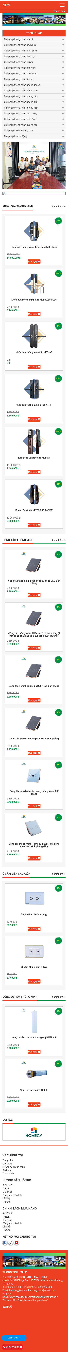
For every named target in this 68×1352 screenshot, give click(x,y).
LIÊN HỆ (6, 1198)
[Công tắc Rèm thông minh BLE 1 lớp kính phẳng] (34, 670)
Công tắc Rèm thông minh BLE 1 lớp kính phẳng (34, 686)
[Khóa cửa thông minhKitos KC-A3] (34, 336)
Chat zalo (14, 1338)
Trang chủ (7, 1160)
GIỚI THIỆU (7, 1185)
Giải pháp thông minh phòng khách (22, 85)
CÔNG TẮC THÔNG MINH (17, 540)
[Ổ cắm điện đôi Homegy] (34, 898)
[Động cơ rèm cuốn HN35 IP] (34, 1074)
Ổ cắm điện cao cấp (16, 873)
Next (6, 165)
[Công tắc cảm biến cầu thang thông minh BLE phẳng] (34, 775)
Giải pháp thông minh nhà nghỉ (19, 67)
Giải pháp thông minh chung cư (20, 45)
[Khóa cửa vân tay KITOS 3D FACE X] (34, 494)
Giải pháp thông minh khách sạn (20, 73)
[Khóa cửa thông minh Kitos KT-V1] (34, 389)
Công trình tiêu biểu (12, 1195)
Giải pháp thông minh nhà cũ (19, 39)
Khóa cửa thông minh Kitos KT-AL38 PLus (34, 299)
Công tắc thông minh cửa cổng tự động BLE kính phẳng (34, 582)
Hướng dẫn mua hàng (13, 1167)
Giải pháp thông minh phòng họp (21, 107)
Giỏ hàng (7, 1170)
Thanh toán (59, 11)
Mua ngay (33, 261)
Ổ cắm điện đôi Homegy (34, 914)
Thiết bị (6, 1188)
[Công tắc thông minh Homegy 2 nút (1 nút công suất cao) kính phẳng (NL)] (34, 828)
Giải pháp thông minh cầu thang (20, 113)
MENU (6, 4)
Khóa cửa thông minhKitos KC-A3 (34, 352)
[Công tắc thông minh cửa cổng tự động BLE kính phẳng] (34, 565)
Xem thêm (58, 206)
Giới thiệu (7, 1163)
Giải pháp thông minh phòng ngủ (21, 90)
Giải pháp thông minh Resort (19, 79)
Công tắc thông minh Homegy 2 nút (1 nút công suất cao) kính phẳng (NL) (34, 845)
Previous (62, 165)
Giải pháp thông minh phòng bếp (20, 102)
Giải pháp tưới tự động (15, 136)
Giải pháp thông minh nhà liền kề (20, 50)
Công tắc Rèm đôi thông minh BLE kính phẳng (34, 738)
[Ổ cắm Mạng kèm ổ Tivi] (34, 951)
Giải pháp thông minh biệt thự (19, 56)
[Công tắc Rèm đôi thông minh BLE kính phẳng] (34, 722)
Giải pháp (7, 1192)
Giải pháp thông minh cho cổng (20, 119)
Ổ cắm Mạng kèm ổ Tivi (34, 967)
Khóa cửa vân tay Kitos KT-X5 (34, 457)
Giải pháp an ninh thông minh (19, 130)
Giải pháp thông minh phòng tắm (21, 96)
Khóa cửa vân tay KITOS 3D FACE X (34, 510)
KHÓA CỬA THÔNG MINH (17, 206)
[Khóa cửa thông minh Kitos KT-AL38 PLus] (34, 283)
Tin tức (6, 1201)
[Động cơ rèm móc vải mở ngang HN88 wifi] (34, 1021)
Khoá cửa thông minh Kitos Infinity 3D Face (34, 247)
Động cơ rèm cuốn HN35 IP (34, 1090)
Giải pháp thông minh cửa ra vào (20, 125)
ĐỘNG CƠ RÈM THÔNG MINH (19, 996)
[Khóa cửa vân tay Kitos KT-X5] (34, 442)
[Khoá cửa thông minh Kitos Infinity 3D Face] (34, 231)
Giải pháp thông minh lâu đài (18, 62)
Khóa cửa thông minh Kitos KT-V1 (34, 405)
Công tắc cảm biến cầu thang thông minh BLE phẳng (34, 792)
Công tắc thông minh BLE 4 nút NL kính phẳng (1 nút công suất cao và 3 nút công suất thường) (34, 634)
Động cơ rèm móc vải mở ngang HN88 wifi (34, 1037)
